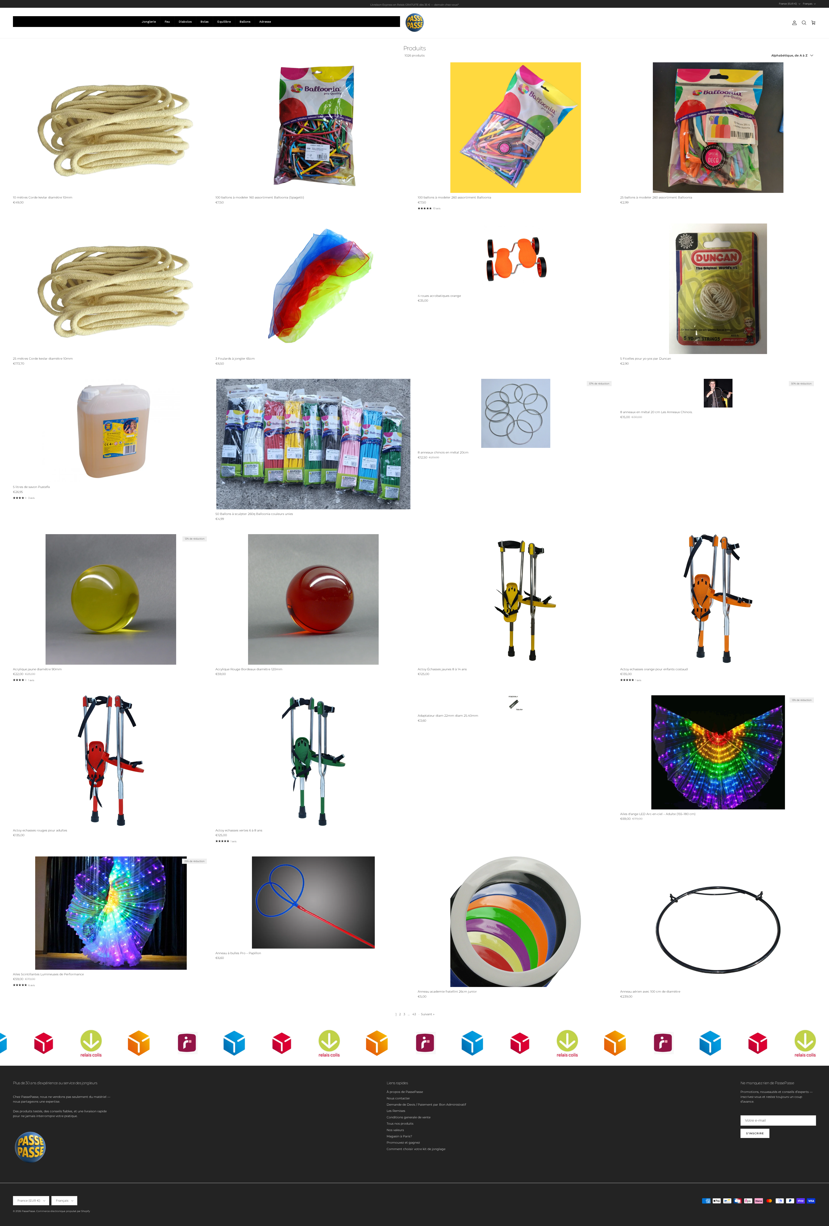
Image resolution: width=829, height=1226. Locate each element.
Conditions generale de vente (408, 1117)
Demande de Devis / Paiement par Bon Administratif (426, 1104)
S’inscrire (755, 1133)
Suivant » (427, 1014)
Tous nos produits (400, 1123)
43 (414, 1014)
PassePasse (28, 1211)
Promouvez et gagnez (403, 1142)
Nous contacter (398, 1098)
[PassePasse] (414, 23)
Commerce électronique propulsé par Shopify (63, 1211)
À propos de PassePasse (405, 1092)
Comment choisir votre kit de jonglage (416, 1149)
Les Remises (396, 1111)
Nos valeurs (395, 1130)
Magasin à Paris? (399, 1136)
